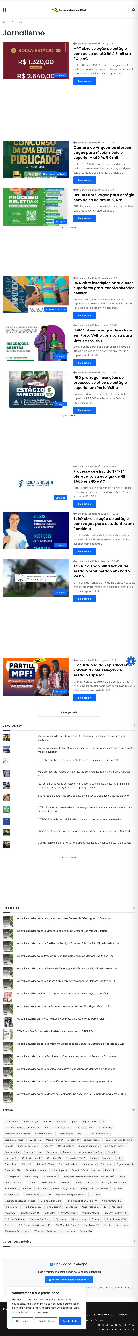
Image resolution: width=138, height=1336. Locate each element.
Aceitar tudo (70, 1321)
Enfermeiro (106, 1164)
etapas (96, 1170)
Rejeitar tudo (46, 1321)
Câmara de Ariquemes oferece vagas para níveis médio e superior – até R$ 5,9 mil (102, 152)
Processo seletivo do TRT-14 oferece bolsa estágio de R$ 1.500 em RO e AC (99, 476)
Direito (93, 1158)
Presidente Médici (90, 1213)
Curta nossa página (17, 1241)
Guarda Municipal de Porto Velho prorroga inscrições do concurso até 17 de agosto (84, 842)
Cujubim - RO (54, 1158)
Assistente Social (43, 1133)
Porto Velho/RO (68, 1213)
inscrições (92, 1182)
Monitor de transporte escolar (70, 1194)
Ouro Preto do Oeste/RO (94, 1206)
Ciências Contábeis (89, 1146)
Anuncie (87, 1320)
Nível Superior (53, 1206)
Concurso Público (33, 1152)
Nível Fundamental (31, 1206)
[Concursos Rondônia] (69, 9)
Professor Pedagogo (15, 1219)
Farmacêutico (112, 1170)
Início (8, 22)
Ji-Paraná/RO (12, 1194)
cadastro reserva (92, 1139)
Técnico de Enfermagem (116, 1225)
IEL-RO (78, 1182)
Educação (27, 1164)
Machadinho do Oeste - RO (37, 1194)
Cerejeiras (48, 1146)
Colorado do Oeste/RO (115, 1146)
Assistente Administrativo (17, 1133)
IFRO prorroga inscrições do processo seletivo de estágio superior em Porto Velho (100, 382)
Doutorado (107, 1158)
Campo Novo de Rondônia (119, 1139)
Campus (9, 1146)
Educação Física (45, 1164)
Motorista (95, 1194)
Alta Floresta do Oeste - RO (57, 1127)
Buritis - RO (35, 1139)
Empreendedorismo (68, 1164)
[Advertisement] (69, 110)
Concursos (52, 1152)
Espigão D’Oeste (80, 1170)
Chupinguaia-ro (66, 1146)
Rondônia (9, 1225)
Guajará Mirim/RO (13, 1182)
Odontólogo (71, 1206)
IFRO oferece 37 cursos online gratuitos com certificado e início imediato (78, 760)
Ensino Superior (59, 1170)
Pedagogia (116, 1206)
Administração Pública (54, 1121)
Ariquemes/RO (105, 1127)
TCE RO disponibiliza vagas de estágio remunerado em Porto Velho (101, 571)
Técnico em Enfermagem (17, 1231)
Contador (112, 1152)
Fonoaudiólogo (31, 1176)
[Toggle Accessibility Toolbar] (131, 661)
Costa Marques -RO (32, 1158)
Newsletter (123, 1314)
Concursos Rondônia (86, 43)
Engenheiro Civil (13, 1170)
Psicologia (60, 1219)
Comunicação (12, 1152)
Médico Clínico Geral (50, 1200)
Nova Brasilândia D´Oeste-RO (81, 1200)
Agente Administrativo (94, 1121)
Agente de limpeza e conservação (22, 1127)
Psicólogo (96, 1219)
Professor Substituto (40, 1219)
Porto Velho (49, 1213)
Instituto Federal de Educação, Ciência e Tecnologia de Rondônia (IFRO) (72, 1188)
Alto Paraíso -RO (84, 1127)
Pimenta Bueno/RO (29, 1213)
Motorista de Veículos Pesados (20, 1200)
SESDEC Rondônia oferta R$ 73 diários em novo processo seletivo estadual (80, 819)
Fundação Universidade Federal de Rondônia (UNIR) (88, 1176)
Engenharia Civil (124, 1164)
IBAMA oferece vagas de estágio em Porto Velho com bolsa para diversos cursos (103, 335)
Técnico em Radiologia (45, 1231)
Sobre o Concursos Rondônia (98, 1314)
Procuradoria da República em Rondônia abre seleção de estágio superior (101, 670)
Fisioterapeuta (12, 1176)
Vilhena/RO (86, 1231)
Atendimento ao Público (69, 1133)
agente (74, 1121)
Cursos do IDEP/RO (75, 1158)
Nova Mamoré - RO (111, 1200)
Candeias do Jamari (28, 1146)
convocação (11, 1158)
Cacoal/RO (73, 1139)
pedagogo (10, 1213)
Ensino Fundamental (36, 1170)
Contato (99, 1320)
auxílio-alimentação (15, 1139)
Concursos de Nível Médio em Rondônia (82, 1152)
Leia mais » (84, 81)
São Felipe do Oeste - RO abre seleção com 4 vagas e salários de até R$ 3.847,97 (83, 795)
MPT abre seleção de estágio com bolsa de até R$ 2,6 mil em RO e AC (102, 53)
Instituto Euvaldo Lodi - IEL (18, 1188)
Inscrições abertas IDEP (114, 1182)
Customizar (22, 1321)
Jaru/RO (118, 1188)
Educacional (11, 1164)
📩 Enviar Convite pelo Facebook (67, 1279)
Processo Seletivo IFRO (115, 1213)
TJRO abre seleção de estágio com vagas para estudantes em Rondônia (103, 523)
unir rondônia (68, 1231)
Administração (31, 1121)
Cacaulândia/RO (54, 1139)
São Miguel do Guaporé (67, 1225)
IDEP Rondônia (47, 1182)
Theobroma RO (91, 1225)
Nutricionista (11, 1206)
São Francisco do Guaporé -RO (34, 1225)
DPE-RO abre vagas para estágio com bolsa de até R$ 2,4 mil (103, 197)
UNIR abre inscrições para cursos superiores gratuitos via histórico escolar (104, 287)
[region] (46, 1308)
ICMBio (31, 1182)
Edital (120, 1158)
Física (122, 1176)
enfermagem (89, 1164)
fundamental (50, 1176)
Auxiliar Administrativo (97, 1133)
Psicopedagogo (78, 1219)
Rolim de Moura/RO (116, 1219)
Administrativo (12, 1121)
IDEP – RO (65, 1182)
